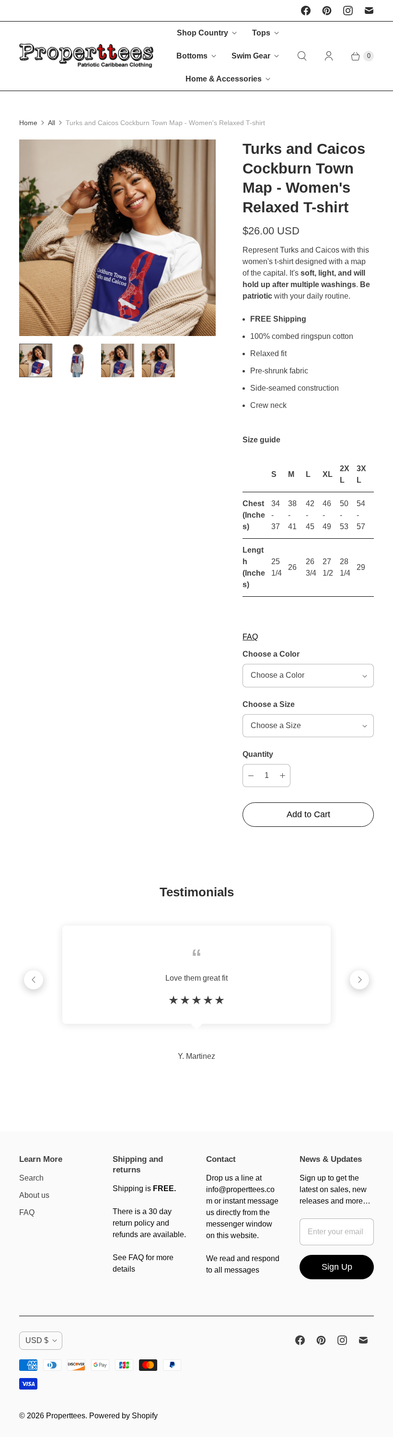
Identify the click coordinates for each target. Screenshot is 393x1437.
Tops (261, 33)
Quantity (258, 754)
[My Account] (328, 56)
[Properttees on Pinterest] (326, 10)
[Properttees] (86, 56)
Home (28, 123)
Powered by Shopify (123, 1416)
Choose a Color (271, 654)
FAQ (250, 637)
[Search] (302, 56)
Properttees (65, 1416)
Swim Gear (250, 56)
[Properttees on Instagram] (347, 10)
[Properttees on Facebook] (305, 10)
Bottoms (192, 56)
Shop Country (202, 33)
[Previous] (33, 979)
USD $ (36, 1340)
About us (34, 1195)
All (51, 123)
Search (31, 1178)
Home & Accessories (223, 79)
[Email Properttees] (369, 10)
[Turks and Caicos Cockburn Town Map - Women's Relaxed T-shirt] (117, 237)
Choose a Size (269, 704)
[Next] (359, 979)
